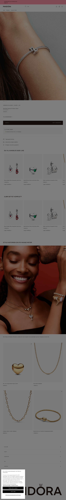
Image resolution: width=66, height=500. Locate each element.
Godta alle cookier (13, 488)
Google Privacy (14, 485)
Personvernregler (7, 485)
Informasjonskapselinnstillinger (13, 495)
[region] (13, 484)
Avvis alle (13, 491)
